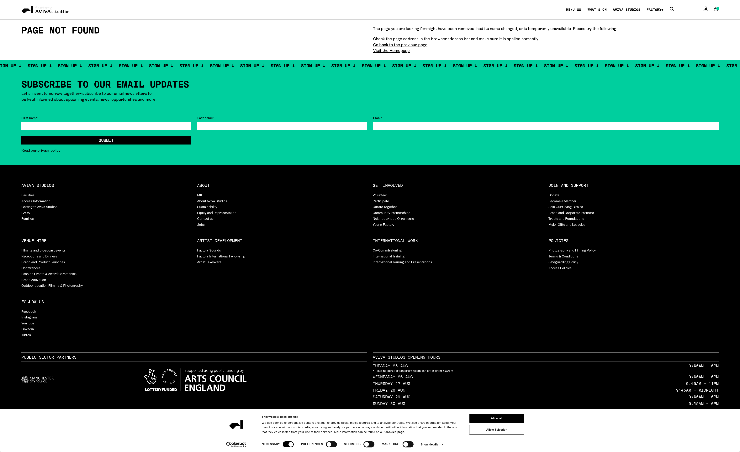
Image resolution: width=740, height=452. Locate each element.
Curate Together (385, 207)
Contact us (205, 218)
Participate (381, 201)
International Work (395, 240)
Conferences (30, 268)
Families (27, 218)
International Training (388, 256)
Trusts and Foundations (566, 218)
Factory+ (655, 9)
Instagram (29, 317)
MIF (200, 195)
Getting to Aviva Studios (39, 207)
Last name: (205, 118)
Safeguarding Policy (563, 262)
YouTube (27, 323)
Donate (553, 195)
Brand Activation (33, 279)
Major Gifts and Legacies (566, 224)
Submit (106, 140)
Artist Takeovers (209, 262)
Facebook (28, 311)
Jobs (201, 224)
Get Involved (388, 185)
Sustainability (207, 207)
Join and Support (568, 185)
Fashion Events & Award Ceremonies (49, 274)
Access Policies (560, 268)
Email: (377, 118)
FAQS (25, 213)
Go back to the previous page (400, 44)
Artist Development (219, 240)
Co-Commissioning (387, 250)
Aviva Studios (626, 9)
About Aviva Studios (212, 201)
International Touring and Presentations (402, 262)
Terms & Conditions (563, 256)
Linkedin (27, 329)
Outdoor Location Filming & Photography (52, 285)
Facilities (27, 195)
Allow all (496, 418)
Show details (429, 444)
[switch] (331, 444)
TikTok (26, 335)
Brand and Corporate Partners (571, 213)
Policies (558, 240)
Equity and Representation (216, 213)
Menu (571, 10)
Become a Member (562, 201)
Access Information (35, 201)
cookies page (394, 432)
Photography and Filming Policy (572, 250)
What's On (597, 9)
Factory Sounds (209, 250)
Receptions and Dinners (39, 256)
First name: (29, 118)
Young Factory (383, 224)
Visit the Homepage (391, 50)
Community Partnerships (391, 213)
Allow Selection (496, 429)
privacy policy (48, 150)
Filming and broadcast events (43, 250)
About (203, 185)
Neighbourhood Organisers (393, 218)
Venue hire (33, 240)
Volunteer (380, 195)
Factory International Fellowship (221, 256)
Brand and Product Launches (43, 262)
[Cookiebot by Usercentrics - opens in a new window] (236, 444)
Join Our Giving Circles (565, 207)
